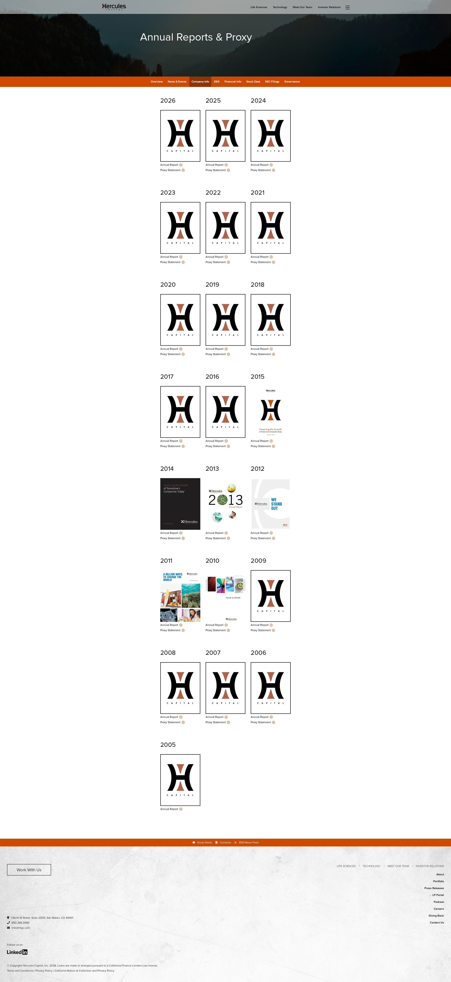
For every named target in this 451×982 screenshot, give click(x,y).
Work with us (29, 870)
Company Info (200, 81)
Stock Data (253, 81)
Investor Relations (329, 7)
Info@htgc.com (21, 927)
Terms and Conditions (20, 970)
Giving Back (436, 915)
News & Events (177, 81)
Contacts (225, 842)
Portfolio (438, 881)
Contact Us (437, 922)
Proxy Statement (170, 170)
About (440, 874)
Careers (439, 909)
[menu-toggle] (347, 8)
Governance (292, 81)
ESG (217, 81)
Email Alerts (204, 842)
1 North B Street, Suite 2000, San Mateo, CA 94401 (42, 917)
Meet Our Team (302, 7)
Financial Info (232, 81)
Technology (280, 7)
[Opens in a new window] (17, 951)
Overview (157, 81)
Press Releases (434, 888)
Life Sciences (259, 7)
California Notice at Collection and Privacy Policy (84, 970)
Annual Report (169, 164)
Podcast (439, 902)
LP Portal (438, 895)
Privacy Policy (44, 970)
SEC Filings (272, 81)
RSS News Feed (249, 842)
